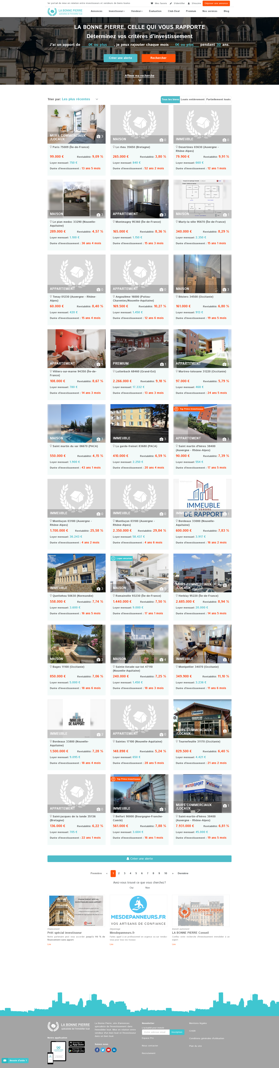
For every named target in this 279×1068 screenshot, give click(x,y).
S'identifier (179, 3)
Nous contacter (150, 1045)
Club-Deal (174, 11)
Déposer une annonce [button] (216, 3)
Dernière (183, 873)
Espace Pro (148, 1038)
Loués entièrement (193, 99)
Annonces (96, 11)
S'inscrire (196, 3)
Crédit (192, 1030)
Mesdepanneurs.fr (122, 933)
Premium (191, 11)
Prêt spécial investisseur (64, 933)
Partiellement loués (218, 99)
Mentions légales (198, 1023)
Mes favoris (160, 3)
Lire (49, 944)
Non (147, 888)
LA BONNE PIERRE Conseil (190, 933)
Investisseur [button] (116, 11)
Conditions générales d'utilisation (206, 1038)
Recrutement (148, 1053)
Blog (226, 11)
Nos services (209, 11)
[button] (139, 76)
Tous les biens (170, 99)
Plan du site (195, 1046)
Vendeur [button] (136, 11)
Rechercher (158, 58)
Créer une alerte (120, 58)
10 (165, 873)
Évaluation (155, 11)
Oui (131, 888)
